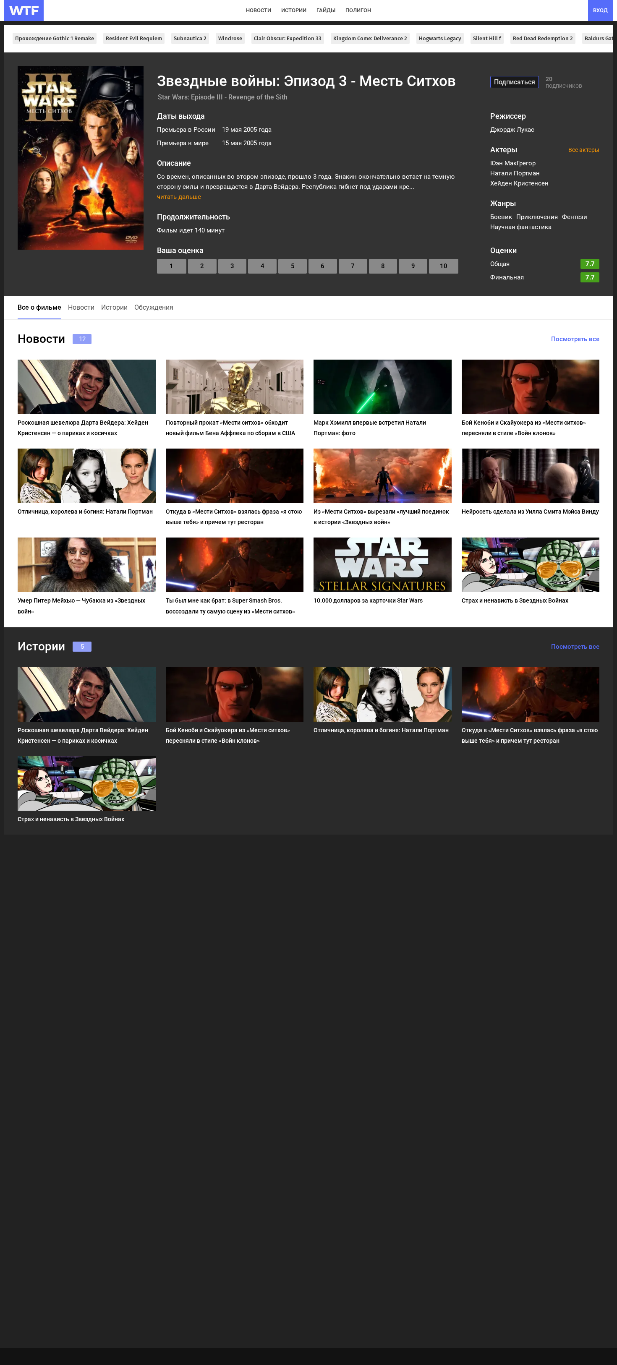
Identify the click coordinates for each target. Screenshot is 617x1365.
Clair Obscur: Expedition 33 (288, 38)
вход (600, 10)
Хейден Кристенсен (519, 183)
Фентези (574, 217)
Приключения (537, 217)
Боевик (501, 217)
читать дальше (179, 197)
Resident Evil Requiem (134, 38)
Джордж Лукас (512, 129)
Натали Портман (515, 173)
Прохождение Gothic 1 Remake (54, 38)
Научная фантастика (521, 227)
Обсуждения (153, 307)
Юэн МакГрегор (513, 163)
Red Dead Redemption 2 (543, 38)
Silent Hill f (487, 38)
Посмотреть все (575, 339)
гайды (325, 10)
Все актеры (583, 149)
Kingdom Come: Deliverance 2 (370, 38)
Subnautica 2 (190, 38)
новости (258, 10)
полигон (358, 10)
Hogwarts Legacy (440, 38)
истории (293, 10)
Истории (114, 307)
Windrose (230, 38)
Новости (81, 307)
